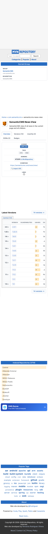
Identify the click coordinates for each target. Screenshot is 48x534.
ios (15, 483)
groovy (6, 483)
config (14, 477)
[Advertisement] (24, 24)
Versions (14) (19, 134)
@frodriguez (33, 506)
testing (40, 492)
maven (14, 486)
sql (27, 493)
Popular (26, 59)
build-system (17, 474)
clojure (42, 474)
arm (34, 470)
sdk (41, 490)
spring (22, 492)
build (6, 474)
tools (16, 496)
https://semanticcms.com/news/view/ (24, 165)
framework (25, 480)
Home (4, 117)
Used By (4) (31, 134)
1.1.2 (13, 274)
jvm (29, 483)
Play (20, 511)
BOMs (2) (6, 138)
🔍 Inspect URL (16, 168)
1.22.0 (14, 232)
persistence (10, 490)
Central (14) (7, 218)
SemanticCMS (8, 71)
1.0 (13, 284)
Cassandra (41, 511)
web (24, 496)
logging (7, 486)
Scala (15, 511)
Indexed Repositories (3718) (24, 363)
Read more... (24, 516)
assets (40, 470)
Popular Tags (24, 466)
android (14, 470)
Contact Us (21, 531)
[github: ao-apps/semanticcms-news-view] (24, 174)
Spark (25, 511)
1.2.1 (13, 260)
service (14, 493)
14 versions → (38, 213)
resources (28, 490)
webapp (31, 496)
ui (20, 496)
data (24, 477)
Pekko (30, 511)
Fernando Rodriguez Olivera (33, 526)
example (7, 480)
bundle (28, 474)
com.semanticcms (15, 117)
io (12, 483)
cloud (7, 477)
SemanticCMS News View (22, 122)
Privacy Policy (32, 531)
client (35, 474)
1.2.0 (14, 265)
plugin (18, 489)
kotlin (35, 483)
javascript (22, 483)
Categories (16, 59)
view (26, 153)
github (34, 480)
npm (36, 486)
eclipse (40, 477)
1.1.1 (13, 279)
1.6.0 (14, 236)
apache (22, 470)
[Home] (24, 53)
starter (33, 492)
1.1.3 (13, 270)
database (31, 477)
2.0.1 (14, 227)
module (30, 486)
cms (21, 153)
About (33, 59)
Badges (16, 138)
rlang (36, 490)
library (42, 483)
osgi (42, 486)
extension (16, 480)
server (7, 492)
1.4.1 (13, 246)
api (29, 470)
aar (7, 470)
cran (19, 477)
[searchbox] (19, 56)
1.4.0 (14, 251)
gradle (41, 480)
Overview (6, 134)
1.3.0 (14, 255)
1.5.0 (14, 241)
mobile (22, 486)
